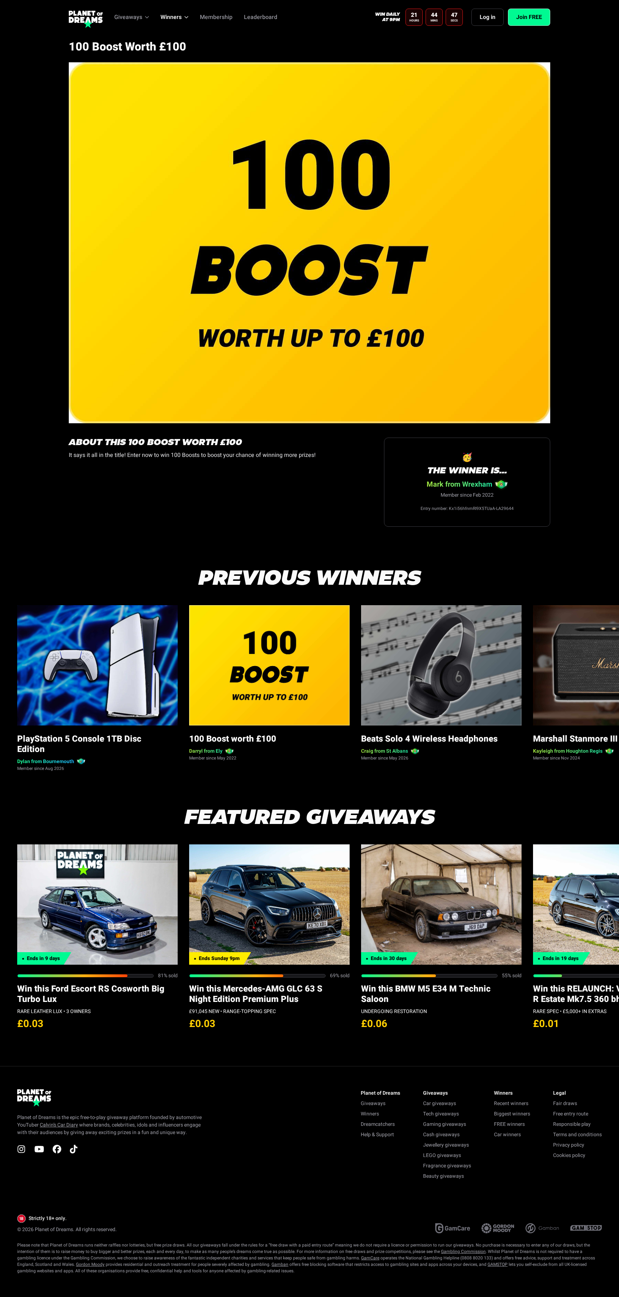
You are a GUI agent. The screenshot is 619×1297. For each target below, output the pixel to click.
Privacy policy (568, 1145)
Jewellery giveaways (446, 1145)
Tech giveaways (441, 1114)
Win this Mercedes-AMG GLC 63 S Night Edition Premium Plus (255, 994)
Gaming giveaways (444, 1124)
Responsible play (572, 1124)
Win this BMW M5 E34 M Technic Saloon (426, 994)
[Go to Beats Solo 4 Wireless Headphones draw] (441, 665)
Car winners (507, 1134)
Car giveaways (439, 1103)
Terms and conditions (577, 1134)
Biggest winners (512, 1114)
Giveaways (373, 1103)
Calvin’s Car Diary (59, 1125)
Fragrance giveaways (447, 1166)
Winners (370, 1114)
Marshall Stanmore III (575, 739)
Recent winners (511, 1103)
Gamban (280, 1264)
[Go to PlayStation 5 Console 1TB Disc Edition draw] (97, 665)
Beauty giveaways (443, 1176)
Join (529, 17)
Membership (216, 17)
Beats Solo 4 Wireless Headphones (429, 739)
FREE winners (509, 1124)
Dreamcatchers (378, 1124)
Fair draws (565, 1103)
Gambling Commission (463, 1251)
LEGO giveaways (442, 1155)
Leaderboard (260, 17)
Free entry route (570, 1114)
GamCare (370, 1258)
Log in (487, 17)
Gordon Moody (90, 1264)
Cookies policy (569, 1155)
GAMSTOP (498, 1264)
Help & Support (377, 1134)
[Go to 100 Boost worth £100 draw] (269, 665)
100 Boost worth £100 (232, 739)
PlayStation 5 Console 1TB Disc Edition (79, 744)
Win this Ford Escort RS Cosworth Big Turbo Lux (90, 994)
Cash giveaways (441, 1134)
